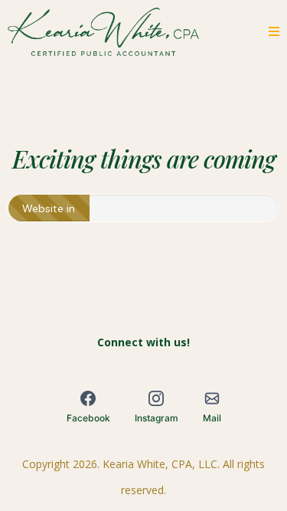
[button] (271, 31)
